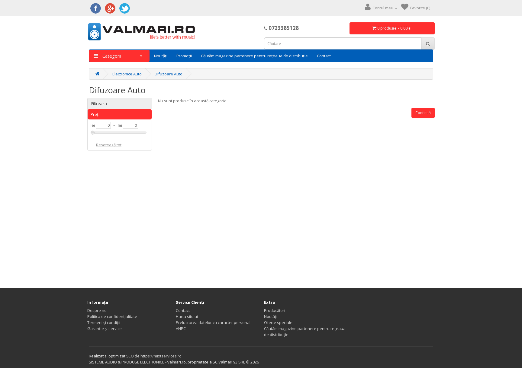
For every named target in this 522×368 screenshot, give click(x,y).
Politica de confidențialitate (112, 316)
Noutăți (160, 56)
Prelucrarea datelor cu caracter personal (213, 322)
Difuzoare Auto (168, 74)
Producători (274, 310)
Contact (324, 56)
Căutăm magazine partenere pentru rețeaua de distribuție (254, 56)
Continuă (423, 112)
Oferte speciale (278, 322)
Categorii (111, 56)
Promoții (184, 56)
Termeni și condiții (103, 322)
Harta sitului (187, 316)
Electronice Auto (127, 74)
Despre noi (97, 310)
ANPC (181, 328)
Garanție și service (104, 328)
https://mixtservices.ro (161, 356)
